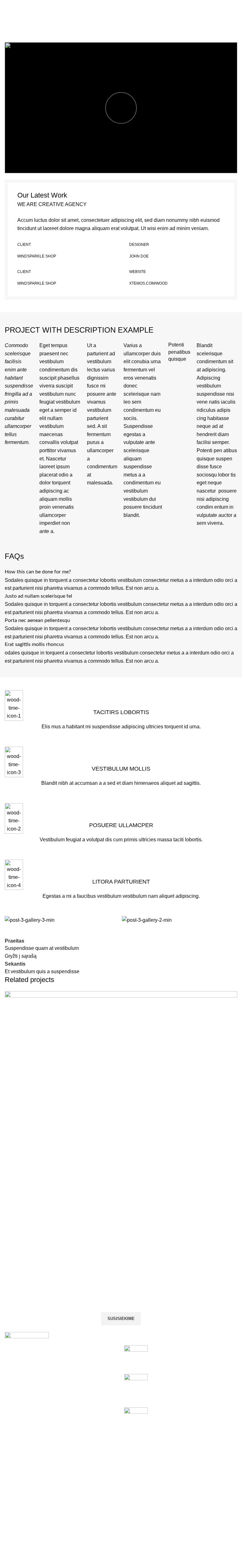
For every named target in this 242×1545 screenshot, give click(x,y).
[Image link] (27, 1353)
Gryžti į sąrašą (21, 956)
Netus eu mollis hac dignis (102, 20)
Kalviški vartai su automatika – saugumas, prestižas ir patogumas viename (191, 1384)
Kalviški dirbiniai (182, 1482)
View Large (231, 996)
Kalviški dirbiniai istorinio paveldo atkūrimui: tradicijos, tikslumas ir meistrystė (190, 1418)
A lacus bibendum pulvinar (44, 1244)
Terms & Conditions (106, 1506)
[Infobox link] (121, 713)
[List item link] (61, 1414)
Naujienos (175, 1494)
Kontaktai (174, 1506)
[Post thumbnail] (136, 1354)
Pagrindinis (53, 20)
